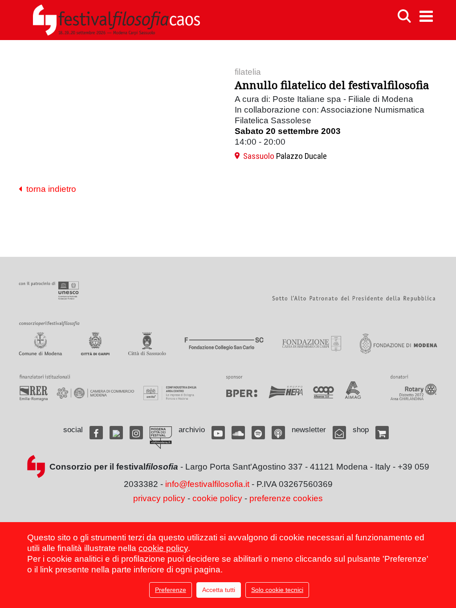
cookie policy (217, 498)
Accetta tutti (218, 589)
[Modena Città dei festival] (161, 437)
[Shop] (382, 432)
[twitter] (116, 432)
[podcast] (278, 432)
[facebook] (96, 432)
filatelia (248, 72)
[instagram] (136, 432)
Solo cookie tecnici (277, 589)
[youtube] (218, 432)
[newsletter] (339, 432)
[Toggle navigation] (426, 16)
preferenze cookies (286, 498)
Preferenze (170, 589)
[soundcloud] (238, 432)
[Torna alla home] (116, 20)
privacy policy (159, 498)
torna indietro (49, 189)
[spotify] (258, 432)
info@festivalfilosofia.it (207, 484)
